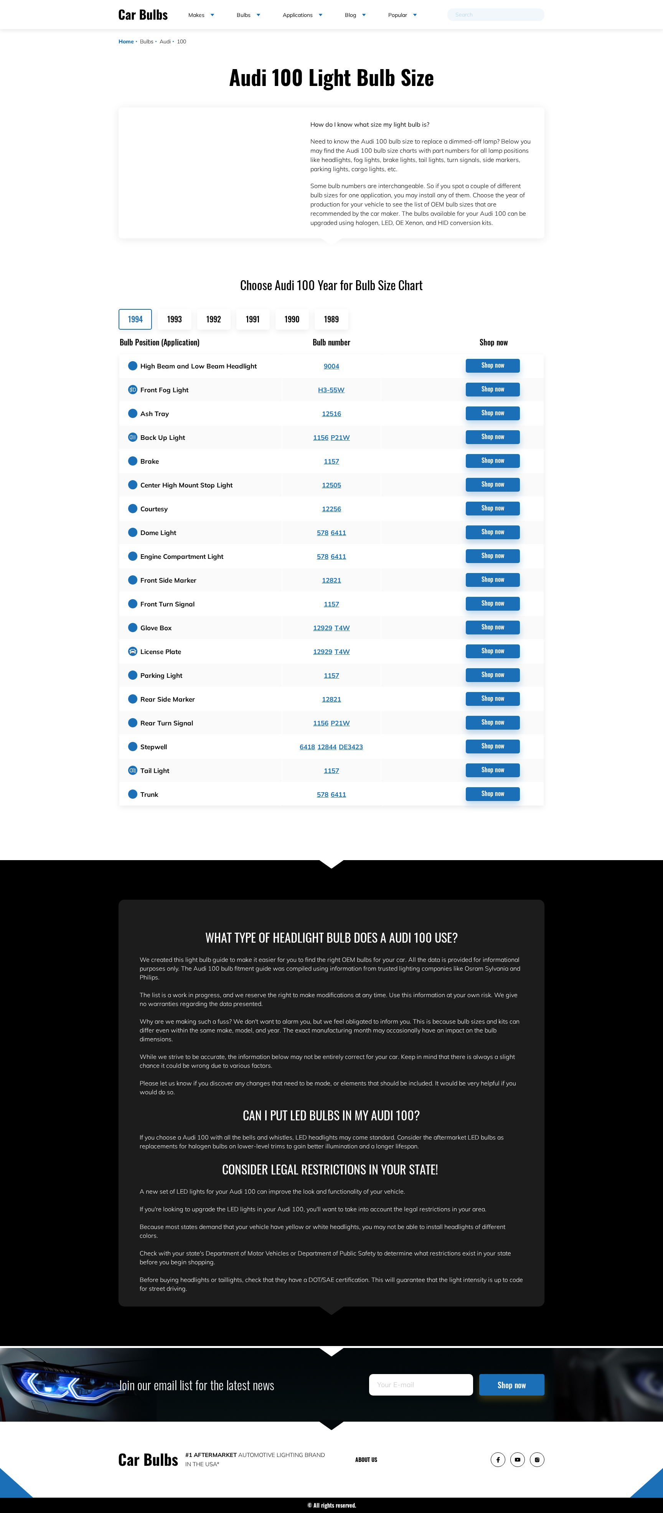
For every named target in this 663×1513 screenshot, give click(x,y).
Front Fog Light (164, 390)
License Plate (160, 651)
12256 (331, 509)
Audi (165, 41)
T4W (342, 628)
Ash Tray (154, 414)
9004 (331, 366)
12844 (326, 747)
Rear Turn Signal (166, 723)
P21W (340, 437)
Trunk (149, 794)
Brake (149, 461)
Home (126, 41)
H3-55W (331, 390)
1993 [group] (174, 319)
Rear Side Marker (167, 699)
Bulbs (146, 41)
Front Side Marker (168, 580)
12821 (331, 580)
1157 (331, 461)
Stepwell (153, 747)
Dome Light (158, 533)
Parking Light (161, 675)
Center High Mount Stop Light (186, 485)
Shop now (493, 365)
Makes (196, 15)
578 (322, 533)
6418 (307, 747)
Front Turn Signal (167, 604)
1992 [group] (213, 319)
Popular (397, 15)
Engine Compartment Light (181, 556)
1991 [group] (253, 319)
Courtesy (154, 509)
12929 (322, 628)
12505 (331, 485)
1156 (320, 437)
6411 (338, 533)
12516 (331, 414)
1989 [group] (331, 319)
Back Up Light (162, 437)
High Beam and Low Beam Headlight (198, 366)
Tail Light (154, 770)
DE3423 (351, 747)
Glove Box (156, 628)
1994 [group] (135, 319)
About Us (366, 1459)
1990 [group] (292, 319)
